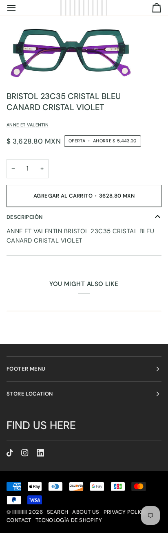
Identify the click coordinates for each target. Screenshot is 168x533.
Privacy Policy (125, 511)
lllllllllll (19, 511)
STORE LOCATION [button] (30, 393)
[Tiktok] (10, 453)
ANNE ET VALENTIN (28, 125)
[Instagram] (25, 453)
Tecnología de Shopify (68, 520)
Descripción (24, 217)
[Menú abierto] (19, 8)
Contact (19, 520)
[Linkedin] (40, 453)
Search (57, 511)
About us (85, 511)
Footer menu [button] (26, 368)
